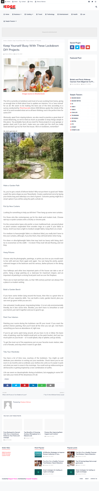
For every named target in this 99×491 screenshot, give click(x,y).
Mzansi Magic (76, 98)
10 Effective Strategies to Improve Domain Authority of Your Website (53, 453)
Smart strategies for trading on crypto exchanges (52, 471)
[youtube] (88, 47)
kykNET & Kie (75, 130)
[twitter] (92, 1)
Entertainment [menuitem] (63, 14)
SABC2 (74, 109)
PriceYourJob (25, 108)
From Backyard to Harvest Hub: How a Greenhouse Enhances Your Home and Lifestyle (11, 435)
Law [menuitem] (83, 14)
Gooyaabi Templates (31, 478)
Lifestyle (10, 40)
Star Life (74, 112)
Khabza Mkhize (9, 54)
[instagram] (95, 1)
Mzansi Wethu (76, 101)
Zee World (75, 118)
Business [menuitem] (17, 14)
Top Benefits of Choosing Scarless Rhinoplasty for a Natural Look (32, 434)
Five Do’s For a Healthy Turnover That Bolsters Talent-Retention (53, 462)
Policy (31, 1)
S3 (72, 103)
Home (8, 1)
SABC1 (74, 106)
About (15, 1)
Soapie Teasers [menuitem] (10, 21)
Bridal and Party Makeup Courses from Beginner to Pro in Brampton (82, 80)
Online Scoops (6, 454)
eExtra (74, 121)
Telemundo (75, 115)
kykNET (74, 127)
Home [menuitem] (7, 14)
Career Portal (6, 455)
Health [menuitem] (75, 14)
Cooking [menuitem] (29, 14)
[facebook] (89, 1)
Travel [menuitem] (40, 14)
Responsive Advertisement (49, 32)
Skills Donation (6, 452)
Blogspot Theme (12, 478)
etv (73, 124)
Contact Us (94, 478)
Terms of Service (41, 1)
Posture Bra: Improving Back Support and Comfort (53, 433)
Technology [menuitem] (50, 14)
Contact (23, 1)
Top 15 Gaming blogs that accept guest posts (86, 462)
